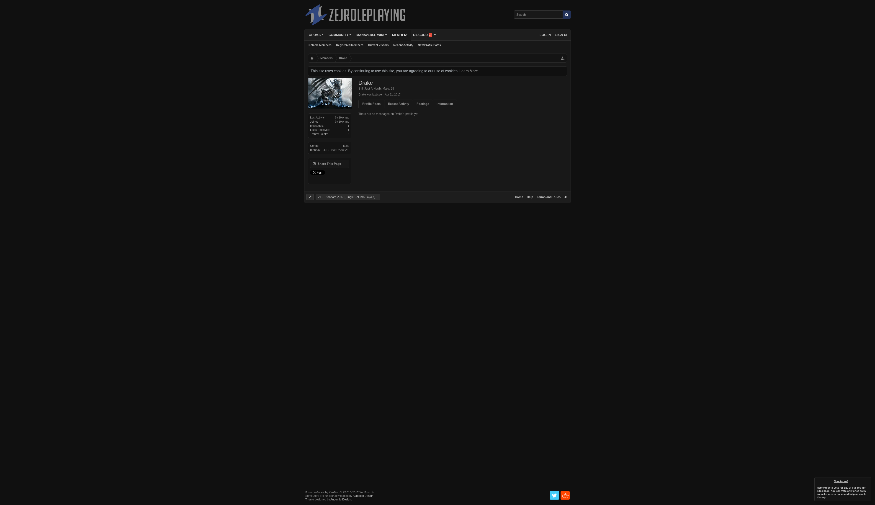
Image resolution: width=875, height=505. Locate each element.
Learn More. (469, 71)
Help (530, 197)
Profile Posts (371, 104)
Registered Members (349, 45)
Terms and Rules (549, 197)
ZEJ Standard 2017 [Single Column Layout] (346, 197)
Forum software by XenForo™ (340, 492)
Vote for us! (841, 481)
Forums (314, 35)
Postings (423, 104)
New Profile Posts (429, 45)
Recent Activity (403, 45)
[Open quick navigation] (562, 58)
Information (445, 104)
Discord (422, 35)
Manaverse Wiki (370, 35)
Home (519, 197)
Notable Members (320, 45)
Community (338, 35)
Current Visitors (378, 45)
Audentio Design (363, 495)
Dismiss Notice (868, 480)
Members (400, 35)
